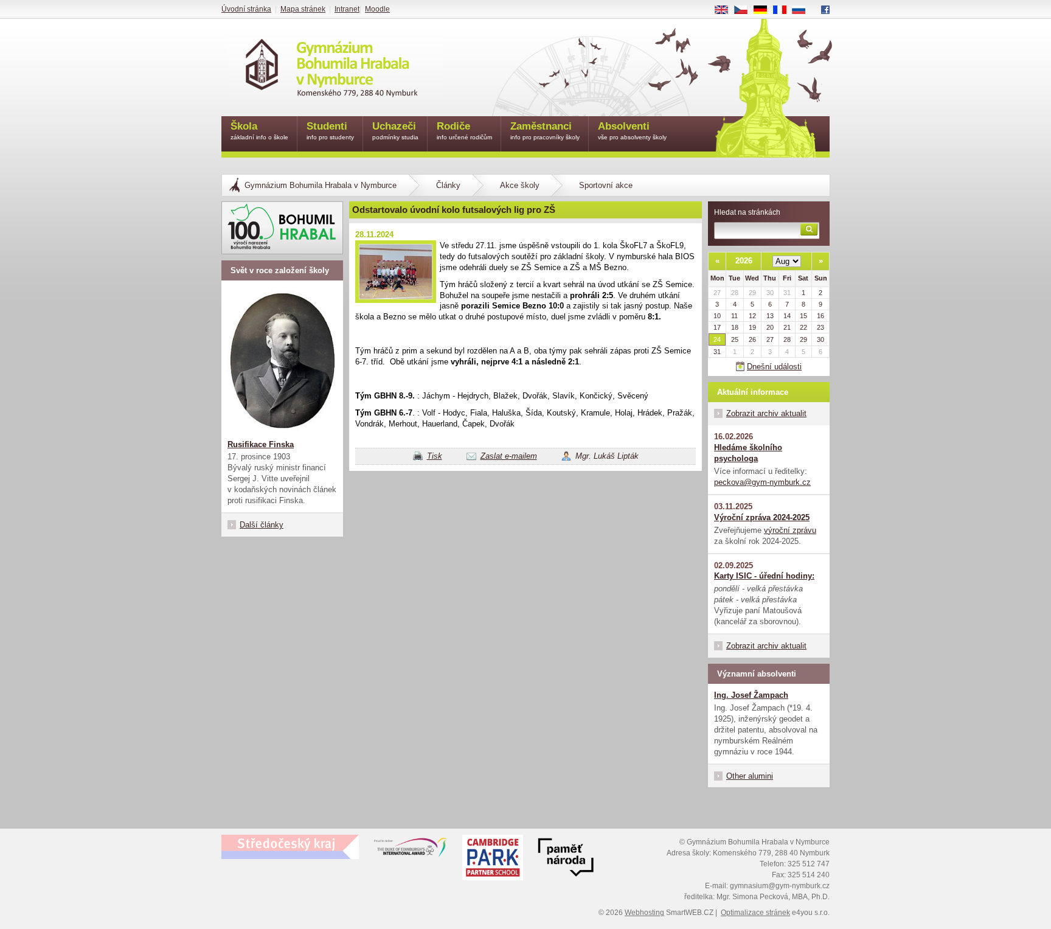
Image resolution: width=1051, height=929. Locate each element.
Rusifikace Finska (260, 444)
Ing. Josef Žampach (751, 695)
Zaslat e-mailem (508, 456)
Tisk (434, 456)
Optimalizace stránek (755, 912)
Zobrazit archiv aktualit (766, 413)
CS (745, 10)
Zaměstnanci (545, 130)
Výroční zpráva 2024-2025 (762, 517)
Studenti (330, 130)
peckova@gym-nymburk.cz (762, 482)
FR (784, 10)
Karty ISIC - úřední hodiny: (764, 575)
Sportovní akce (606, 185)
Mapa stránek (302, 9)
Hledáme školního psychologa (748, 453)
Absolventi (632, 130)
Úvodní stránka (246, 9)
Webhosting (644, 912)
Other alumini (749, 776)
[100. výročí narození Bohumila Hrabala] (282, 227)
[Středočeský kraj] (290, 847)
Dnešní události (774, 366)
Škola (259, 130)
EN (726, 10)
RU (803, 10)
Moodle (377, 9)
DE (765, 10)
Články (448, 185)
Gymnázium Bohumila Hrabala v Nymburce (321, 185)
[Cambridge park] (565, 859)
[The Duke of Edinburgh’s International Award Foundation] (410, 850)
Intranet (347, 9)
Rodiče (464, 130)
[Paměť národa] (492, 859)
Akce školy (519, 185)
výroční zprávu (790, 530)
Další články (261, 524)
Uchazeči (395, 130)
